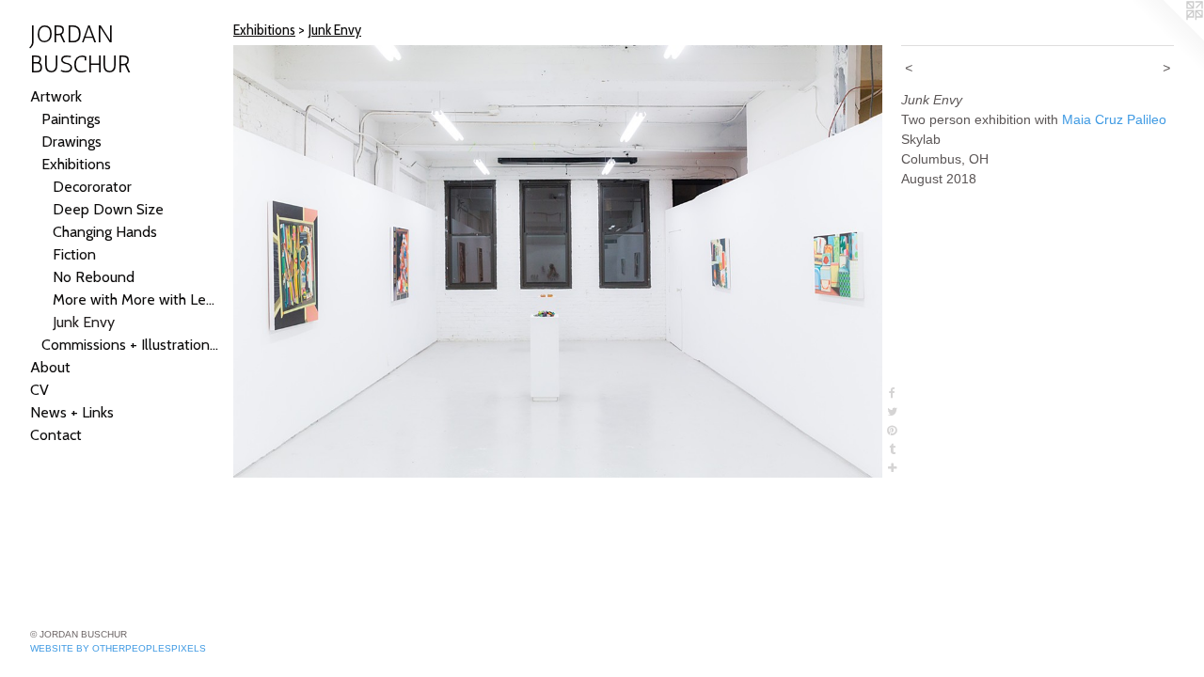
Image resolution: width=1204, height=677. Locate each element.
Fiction (74, 254)
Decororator (92, 187)
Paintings (71, 119)
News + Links (72, 412)
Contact (56, 435)
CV (39, 390)
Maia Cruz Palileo (1114, 119)
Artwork (56, 96)
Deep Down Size (108, 209)
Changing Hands (105, 232)
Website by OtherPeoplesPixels (118, 648)
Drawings (71, 141)
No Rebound (94, 277)
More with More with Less (135, 299)
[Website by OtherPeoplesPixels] (1166, 37)
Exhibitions (76, 164)
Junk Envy (84, 322)
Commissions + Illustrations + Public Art (129, 345)
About (50, 367)
